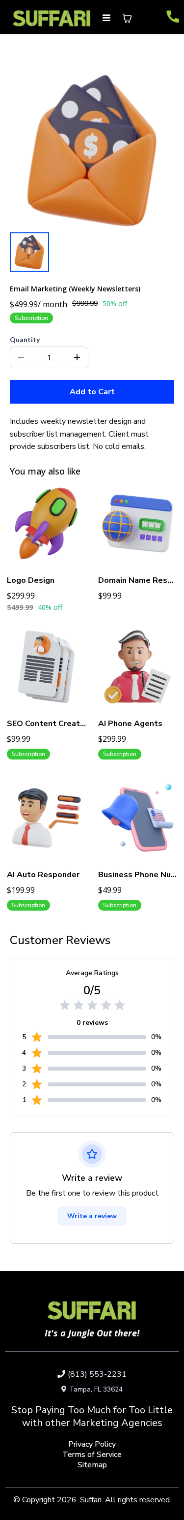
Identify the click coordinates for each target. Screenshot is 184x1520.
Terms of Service (92, 1454)
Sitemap (92, 1464)
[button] (106, 18)
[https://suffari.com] (52, 18)
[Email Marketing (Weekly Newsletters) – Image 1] (29, 252)
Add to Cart (92, 391)
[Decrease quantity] (21, 357)
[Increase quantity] (77, 357)
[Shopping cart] (127, 18)
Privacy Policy (92, 1444)
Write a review (92, 1216)
